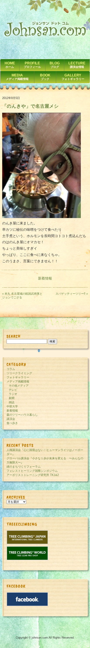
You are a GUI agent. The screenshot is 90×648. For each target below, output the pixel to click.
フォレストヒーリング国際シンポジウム (32, 470)
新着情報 (45, 278)
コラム (11, 369)
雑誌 (11, 402)
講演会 (11, 419)
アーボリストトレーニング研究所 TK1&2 (33, 475)
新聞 (11, 398)
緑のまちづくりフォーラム (24, 466)
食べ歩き (12, 423)
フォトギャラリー (18, 377)
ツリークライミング (19, 373)
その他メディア (19, 385)
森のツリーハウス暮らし (22, 414)
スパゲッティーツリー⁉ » (71, 293)
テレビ (13, 389)
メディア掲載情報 (18, 381)
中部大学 (12, 406)
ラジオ (13, 394)
